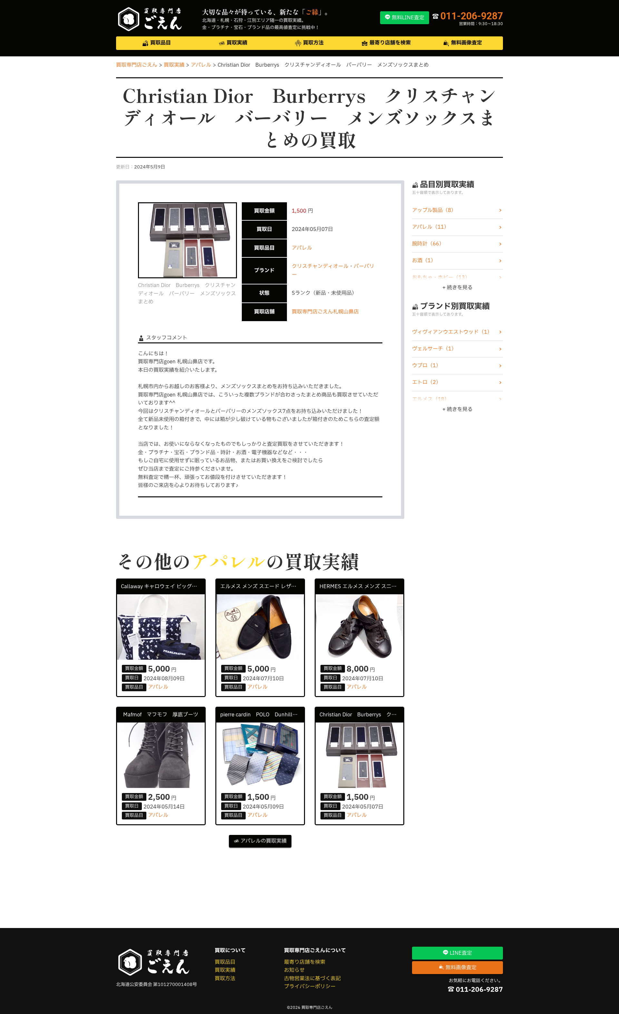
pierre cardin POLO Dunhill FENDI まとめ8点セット (262, 715)
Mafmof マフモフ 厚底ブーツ (160, 715)
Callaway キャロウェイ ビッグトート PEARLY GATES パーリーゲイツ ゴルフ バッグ (163, 586)
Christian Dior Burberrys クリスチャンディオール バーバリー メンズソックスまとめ (361, 715)
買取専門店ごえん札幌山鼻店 (325, 312)
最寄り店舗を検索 (304, 962)
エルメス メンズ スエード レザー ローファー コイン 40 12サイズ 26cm (262, 586)
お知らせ (294, 970)
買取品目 (225, 962)
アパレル (302, 248)
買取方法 (225, 978)
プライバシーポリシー (310, 986)
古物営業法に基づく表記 (312, 978)
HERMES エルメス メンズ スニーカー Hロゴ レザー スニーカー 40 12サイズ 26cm (361, 586)
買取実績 (225, 970)
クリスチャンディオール (320, 266)
